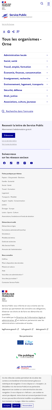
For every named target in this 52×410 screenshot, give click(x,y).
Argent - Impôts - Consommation (13, 201)
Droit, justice (10, 96)
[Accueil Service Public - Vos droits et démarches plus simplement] (17, 18)
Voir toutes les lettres (9, 144)
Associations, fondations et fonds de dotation (18, 216)
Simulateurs (6, 234)
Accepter (7, 405)
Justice (4, 205)
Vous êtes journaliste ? (9, 278)
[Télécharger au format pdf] (4, 31)
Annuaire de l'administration (12, 249)
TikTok (11, 163)
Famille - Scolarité (8, 181)
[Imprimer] (9, 31)
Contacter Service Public (10, 282)
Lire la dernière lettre (9, 141)
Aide (3, 271)
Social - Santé (6, 185)
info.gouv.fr (26, 329)
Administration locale (15, 55)
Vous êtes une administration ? (12, 275)
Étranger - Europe (8, 209)
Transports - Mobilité (9, 197)
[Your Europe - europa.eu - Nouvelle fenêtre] (26, 342)
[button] (18, 31)
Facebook (4, 163)
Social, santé (10, 61)
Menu (48, 5)
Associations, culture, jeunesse (20, 101)
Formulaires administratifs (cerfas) (14, 230)
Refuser (16, 405)
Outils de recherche (9, 242)
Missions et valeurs (8, 267)
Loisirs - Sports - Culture (10, 212)
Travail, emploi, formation (17, 66)
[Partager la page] (13, 31)
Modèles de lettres (8, 238)
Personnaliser (27, 405)
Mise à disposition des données (12, 263)
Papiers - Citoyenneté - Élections (13, 177)
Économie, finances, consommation (22, 72)
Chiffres (4, 259)
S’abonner (8, 135)
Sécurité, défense (13, 90)
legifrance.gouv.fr (9, 329)
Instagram (24, 163)
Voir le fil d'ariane (8, 24)
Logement (5, 193)
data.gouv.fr (41, 329)
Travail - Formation (8, 189)
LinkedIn (17, 163)
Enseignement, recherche (17, 78)
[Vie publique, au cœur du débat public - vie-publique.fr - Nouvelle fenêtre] (26, 356)
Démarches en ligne (9, 226)
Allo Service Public (8, 245)
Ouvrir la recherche (41, 3)
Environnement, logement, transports (23, 84)
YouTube (31, 163)
